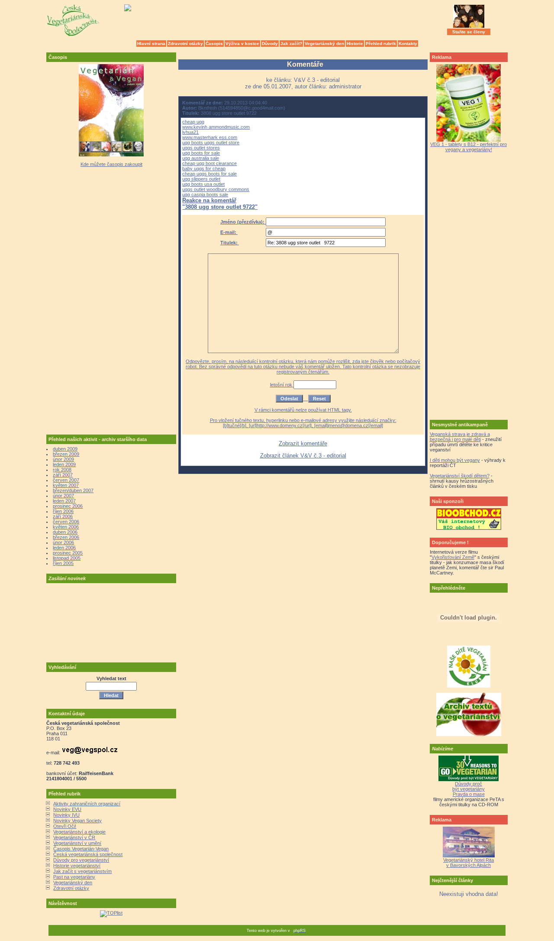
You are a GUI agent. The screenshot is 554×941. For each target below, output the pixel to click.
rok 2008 (62, 469)
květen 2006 (66, 526)
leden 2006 (64, 547)
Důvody (270, 43)
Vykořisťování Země (453, 557)
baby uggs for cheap (203, 168)
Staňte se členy (468, 31)
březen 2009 (66, 454)
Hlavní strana (151, 43)
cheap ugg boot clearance (209, 163)
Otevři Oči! (64, 826)
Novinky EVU (67, 809)
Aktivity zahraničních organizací (86, 803)
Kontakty (408, 43)
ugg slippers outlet (201, 179)
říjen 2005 (63, 563)
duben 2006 (65, 532)
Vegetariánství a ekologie (79, 831)
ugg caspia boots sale (205, 194)
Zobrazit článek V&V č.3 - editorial (303, 455)
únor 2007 (63, 495)
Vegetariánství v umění (77, 843)
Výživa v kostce (242, 43)
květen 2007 (66, 485)
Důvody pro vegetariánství (81, 860)
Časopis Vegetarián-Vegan (81, 848)
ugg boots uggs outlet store (210, 142)
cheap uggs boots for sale (209, 173)
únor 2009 (63, 459)
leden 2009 (64, 464)
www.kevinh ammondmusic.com (216, 127)
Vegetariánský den (324, 43)
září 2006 (63, 516)
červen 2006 (66, 521)
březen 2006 (66, 537)
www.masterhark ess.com (209, 137)
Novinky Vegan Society (77, 820)
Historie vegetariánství (76, 865)
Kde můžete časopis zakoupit (111, 164)
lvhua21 (190, 132)
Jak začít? (291, 43)
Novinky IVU (66, 815)
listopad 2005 (67, 558)
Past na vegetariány (74, 876)
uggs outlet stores (201, 147)
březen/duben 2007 (73, 490)
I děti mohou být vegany (455, 460)
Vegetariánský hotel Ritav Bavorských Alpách (468, 862)
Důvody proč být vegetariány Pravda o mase (468, 789)
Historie (355, 43)
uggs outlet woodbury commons (215, 189)
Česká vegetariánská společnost (87, 854)
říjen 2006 (63, 511)
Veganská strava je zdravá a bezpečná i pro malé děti (460, 437)
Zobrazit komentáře (303, 443)
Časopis (214, 43)
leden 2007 (64, 500)
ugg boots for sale (201, 153)
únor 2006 (63, 542)
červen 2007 (66, 480)
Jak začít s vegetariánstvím (82, 871)
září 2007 (63, 474)
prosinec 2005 (68, 552)
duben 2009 (65, 448)
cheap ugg (193, 121)
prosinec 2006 (68, 506)
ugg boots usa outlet (203, 184)
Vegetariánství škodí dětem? (460, 475)
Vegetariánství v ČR (74, 837)
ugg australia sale (200, 158)
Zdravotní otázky (185, 43)
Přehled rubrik (381, 43)
